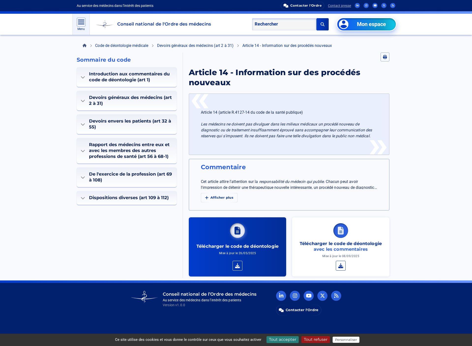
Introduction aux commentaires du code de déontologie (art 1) (129, 77)
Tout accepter (282, 339)
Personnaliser (346, 340)
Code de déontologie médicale (121, 45)
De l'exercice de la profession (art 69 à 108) (130, 177)
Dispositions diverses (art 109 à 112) (129, 197)
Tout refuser (315, 339)
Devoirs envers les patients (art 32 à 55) (130, 124)
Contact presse (339, 6)
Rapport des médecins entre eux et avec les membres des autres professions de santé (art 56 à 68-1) (129, 150)
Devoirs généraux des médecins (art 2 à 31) (195, 45)
